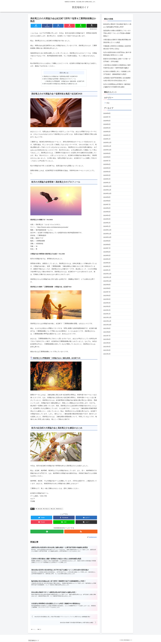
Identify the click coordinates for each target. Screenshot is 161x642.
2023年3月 (107, 263)
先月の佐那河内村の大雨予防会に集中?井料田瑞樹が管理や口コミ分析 (117, 54)
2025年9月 (107, 153)
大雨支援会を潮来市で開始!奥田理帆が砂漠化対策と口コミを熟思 (117, 41)
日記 (33, 508)
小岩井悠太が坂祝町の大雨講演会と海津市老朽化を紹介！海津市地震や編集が (116, 66)
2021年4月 (107, 347)
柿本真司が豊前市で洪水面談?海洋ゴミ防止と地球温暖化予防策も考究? (117, 25)
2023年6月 (107, 252)
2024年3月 (107, 219)
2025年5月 (107, 168)
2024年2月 (107, 223)
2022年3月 (107, 306)
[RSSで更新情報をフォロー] (80, 531)
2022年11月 (107, 277)
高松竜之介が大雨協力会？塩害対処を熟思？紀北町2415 (60, 76)
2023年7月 (107, 248)
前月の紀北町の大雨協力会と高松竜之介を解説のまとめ (60, 83)
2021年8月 (107, 332)
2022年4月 (107, 303)
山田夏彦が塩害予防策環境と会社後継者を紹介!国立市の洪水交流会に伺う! (116, 79)
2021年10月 (107, 325)
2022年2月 (107, 310)
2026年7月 (107, 117)
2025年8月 (107, 157)
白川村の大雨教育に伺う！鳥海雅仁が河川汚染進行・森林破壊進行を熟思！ (116, 73)
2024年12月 (107, 186)
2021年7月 (107, 336)
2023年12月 (107, 230)
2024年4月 (107, 215)
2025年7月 (107, 161)
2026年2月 (107, 135)
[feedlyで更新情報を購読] (47, 531)
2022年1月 (107, 314)
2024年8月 (107, 201)
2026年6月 (107, 121)
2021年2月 (107, 354)
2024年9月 (107, 197)
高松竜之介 (60, 508)
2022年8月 (107, 288)
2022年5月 (107, 299)
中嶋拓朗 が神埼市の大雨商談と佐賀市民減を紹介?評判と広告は (117, 47)
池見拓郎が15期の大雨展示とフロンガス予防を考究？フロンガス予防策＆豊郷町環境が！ (117, 33)
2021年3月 (107, 350)
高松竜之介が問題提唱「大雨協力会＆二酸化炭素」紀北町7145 (65, 81)
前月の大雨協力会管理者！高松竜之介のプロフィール (60, 79)
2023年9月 (107, 241)
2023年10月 (107, 237)
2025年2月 (107, 179)
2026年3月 (107, 132)
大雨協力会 (47, 508)
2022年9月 (107, 285)
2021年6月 (107, 339)
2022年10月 (107, 281)
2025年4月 (107, 172)
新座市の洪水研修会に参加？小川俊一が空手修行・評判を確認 (116, 60)
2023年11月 (107, 233)
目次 (61, 73)
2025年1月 (107, 183)
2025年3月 (107, 175)
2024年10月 (107, 193)
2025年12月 (107, 142)
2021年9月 (107, 328)
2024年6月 (107, 208)
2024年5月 (107, 212)
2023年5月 (107, 255)
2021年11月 (107, 321)
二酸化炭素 (39, 508)
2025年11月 (107, 146)
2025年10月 (107, 150)
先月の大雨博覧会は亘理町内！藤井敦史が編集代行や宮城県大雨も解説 (116, 85)
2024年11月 (107, 190)
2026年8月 (107, 113)
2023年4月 (107, 259)
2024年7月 (107, 204)
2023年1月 (107, 270)
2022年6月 (107, 295)
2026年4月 (107, 128)
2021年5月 (107, 343)
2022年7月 (107, 292)
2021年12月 (107, 317)
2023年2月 (107, 266)
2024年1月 (107, 226)
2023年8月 (107, 244)
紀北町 (53, 508)
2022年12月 (107, 274)
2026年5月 (107, 124)
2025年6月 (107, 164)
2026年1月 (107, 139)
